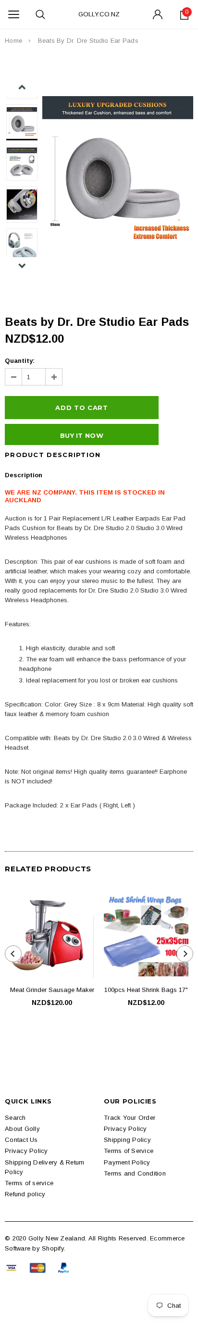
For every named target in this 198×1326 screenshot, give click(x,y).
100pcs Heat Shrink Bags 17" (146, 989)
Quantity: (20, 360)
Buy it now (81, 435)
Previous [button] (21, 87)
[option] (117, 168)
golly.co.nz (99, 14)
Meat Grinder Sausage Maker (52, 989)
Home (13, 40)
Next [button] (21, 265)
